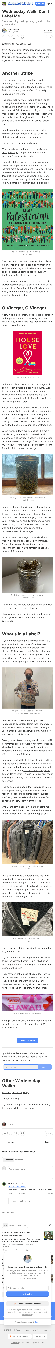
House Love (8, 321)
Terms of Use (40, 1309)
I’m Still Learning (10, 1098)
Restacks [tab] (19, 1160)
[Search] (50, 1225)
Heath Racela (13, 29)
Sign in (49, 3)
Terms (33, 1330)
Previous (10, 1142)
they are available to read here (18, 1108)
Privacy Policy (27, 1315)
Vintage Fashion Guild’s (14, 1020)
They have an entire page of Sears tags (22, 974)
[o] (48, 1235)
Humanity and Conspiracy (15, 1092)
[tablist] (13, 1159)
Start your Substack (21, 1336)
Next (46, 1142)
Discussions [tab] (21, 1225)
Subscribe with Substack (29, 1303)
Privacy (26, 1330)
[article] (27, 1241)
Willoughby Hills (23, 44)
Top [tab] (5, 1225)
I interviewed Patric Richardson (37, 315)
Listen (49, 30)
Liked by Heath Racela (18, 1186)
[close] (48, 1256)
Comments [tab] (8, 1160)
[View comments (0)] (16, 1250)
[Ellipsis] (52, 1183)
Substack (15, 1342)
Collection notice (44, 1330)
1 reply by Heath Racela (20, 1201)
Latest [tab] (11, 1225)
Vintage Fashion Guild (24, 961)
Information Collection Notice (32, 1312)
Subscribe (40, 3)
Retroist (11, 1183)
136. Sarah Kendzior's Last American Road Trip (16, 1234)
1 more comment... (10, 1212)
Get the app (40, 1336)
